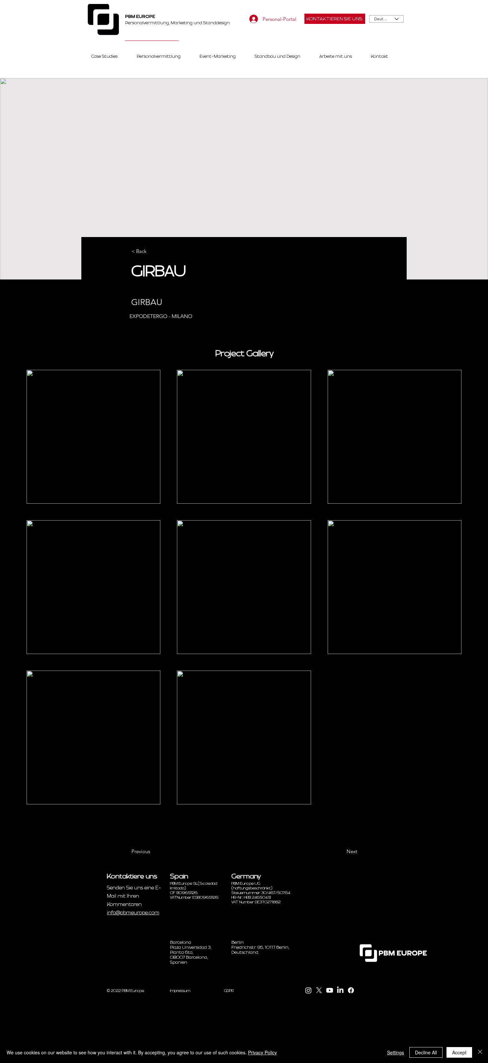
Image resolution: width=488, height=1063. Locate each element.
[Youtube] (330, 990)
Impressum (180, 990)
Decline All (426, 1052)
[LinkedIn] (340, 990)
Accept (459, 1052)
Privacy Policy (262, 1052)
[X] (319, 990)
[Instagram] (308, 990)
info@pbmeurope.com (133, 913)
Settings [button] (395, 1052)
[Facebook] (351, 990)
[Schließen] (480, 1052)
